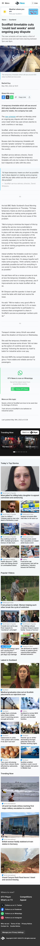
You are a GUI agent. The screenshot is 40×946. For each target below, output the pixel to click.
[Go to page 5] (21, 451)
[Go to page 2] (16, 451)
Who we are (5, 923)
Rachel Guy (6, 83)
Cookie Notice (15, 926)
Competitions (26, 897)
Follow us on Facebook (13, 909)
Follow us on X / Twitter (13, 905)
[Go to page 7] (24, 451)
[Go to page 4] (19, 451)
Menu (7, 3)
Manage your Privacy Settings (13, 932)
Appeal (23, 900)
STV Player (6, 897)
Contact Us (5, 926)
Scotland (12, 20)
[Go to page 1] (14, 451)
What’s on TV (7, 900)
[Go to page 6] (23, 451)
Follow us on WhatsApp (13, 913)
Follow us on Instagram (13, 917)
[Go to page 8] (26, 451)
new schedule (10, 117)
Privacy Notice (27, 923)
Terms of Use (15, 923)
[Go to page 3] (18, 451)
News (4, 20)
